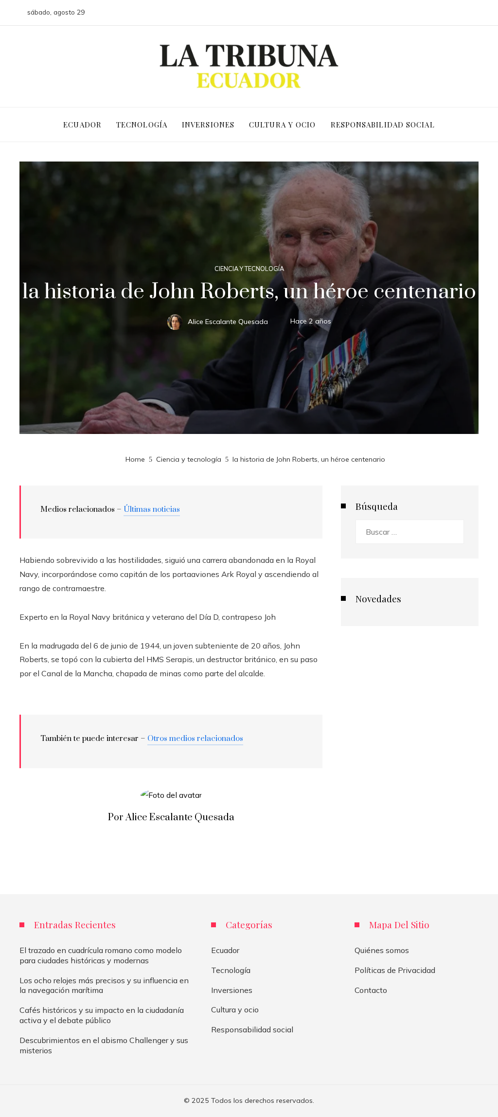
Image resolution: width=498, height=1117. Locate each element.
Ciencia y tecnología (249, 269)
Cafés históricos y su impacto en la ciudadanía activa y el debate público (101, 1015)
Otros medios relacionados (195, 738)
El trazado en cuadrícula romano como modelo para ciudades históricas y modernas (100, 955)
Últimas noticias (152, 509)
